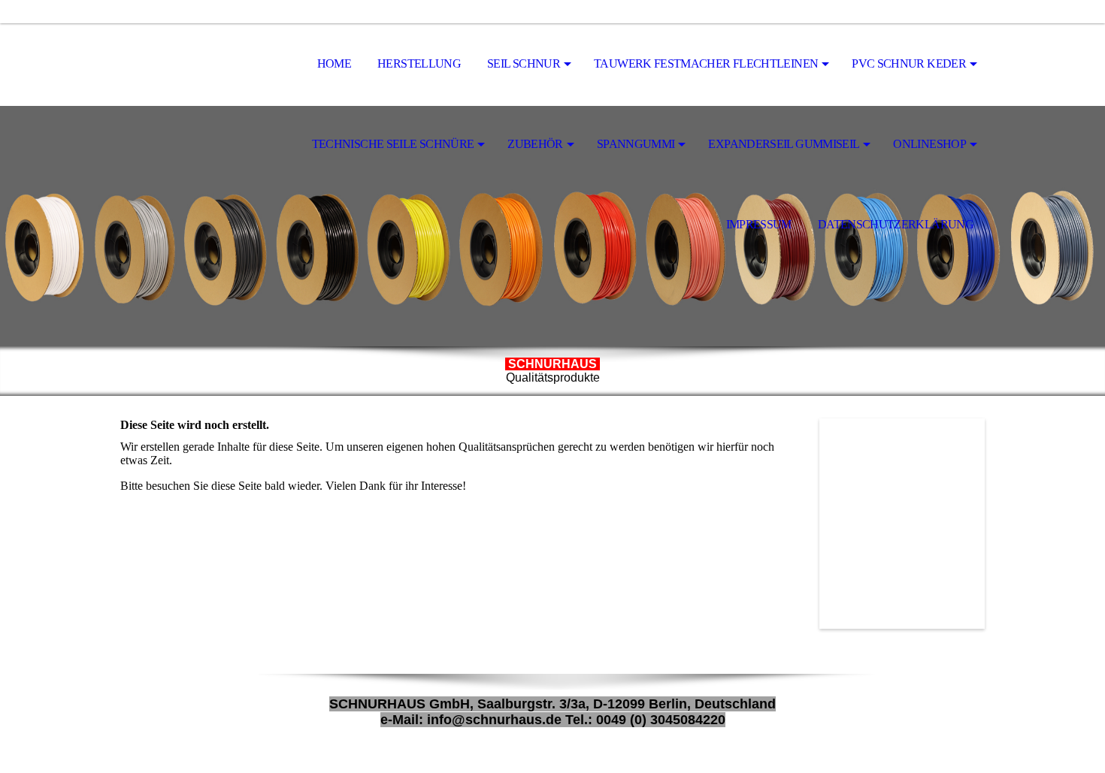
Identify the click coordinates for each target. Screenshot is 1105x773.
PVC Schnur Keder (909, 63)
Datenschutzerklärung (895, 224)
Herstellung (419, 63)
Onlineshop (929, 143)
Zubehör (535, 143)
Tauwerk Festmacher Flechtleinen (706, 63)
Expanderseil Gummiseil (783, 143)
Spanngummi (636, 143)
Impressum (759, 224)
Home (334, 63)
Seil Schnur (523, 63)
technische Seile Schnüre (393, 143)
